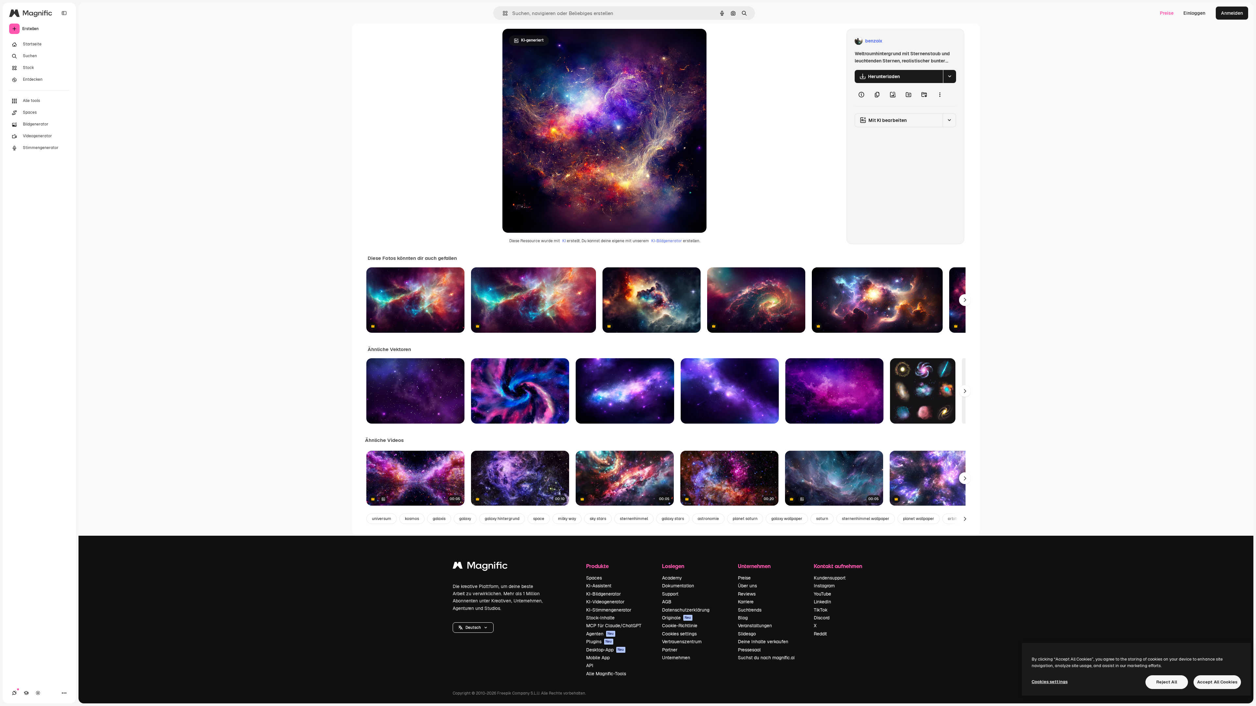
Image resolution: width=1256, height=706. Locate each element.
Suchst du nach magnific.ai (766, 658)
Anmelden (1232, 13)
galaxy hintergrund (502, 518)
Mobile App (598, 658)
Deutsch (473, 627)
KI (564, 241)
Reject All (1166, 682)
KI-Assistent (598, 586)
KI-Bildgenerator (666, 241)
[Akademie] (26, 693)
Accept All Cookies (1217, 682)
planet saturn (745, 518)
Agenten (600, 634)
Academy (672, 578)
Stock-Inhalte (600, 618)
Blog (743, 618)
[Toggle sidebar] (64, 13)
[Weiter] (965, 300)
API (589, 665)
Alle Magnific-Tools (606, 674)
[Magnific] (480, 567)
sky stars (598, 518)
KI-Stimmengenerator (608, 610)
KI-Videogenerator (605, 602)
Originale (676, 618)
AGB (667, 602)
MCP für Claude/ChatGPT (613, 626)
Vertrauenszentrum (682, 642)
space (538, 518)
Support (670, 594)
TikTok (821, 610)
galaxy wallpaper (786, 518)
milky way (567, 518)
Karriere (746, 602)
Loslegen (673, 566)
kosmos (412, 518)
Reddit (820, 634)
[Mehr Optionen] (939, 94)
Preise (1167, 13)
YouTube (822, 594)
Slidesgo (747, 634)
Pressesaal (749, 650)
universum (381, 518)
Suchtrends (749, 610)
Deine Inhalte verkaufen (763, 642)
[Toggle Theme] (38, 693)
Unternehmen (676, 658)
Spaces (594, 578)
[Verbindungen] (14, 693)
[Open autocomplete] (503, 13)
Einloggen (1194, 13)
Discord (821, 618)
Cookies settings (679, 634)
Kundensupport (830, 578)
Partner (669, 650)
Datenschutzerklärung (685, 610)
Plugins (599, 642)
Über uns (747, 586)
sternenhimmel (634, 518)
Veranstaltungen (755, 626)
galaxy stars (673, 518)
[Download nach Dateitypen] (949, 76)
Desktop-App (605, 650)
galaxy (465, 518)
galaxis (439, 518)
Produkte (597, 566)
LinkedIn (822, 602)
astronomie (708, 518)
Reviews (747, 594)
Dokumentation (678, 586)
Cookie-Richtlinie (679, 626)
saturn (822, 518)
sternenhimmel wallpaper (865, 518)
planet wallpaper (918, 518)
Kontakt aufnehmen (838, 566)
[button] (473, 627)
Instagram (824, 586)
